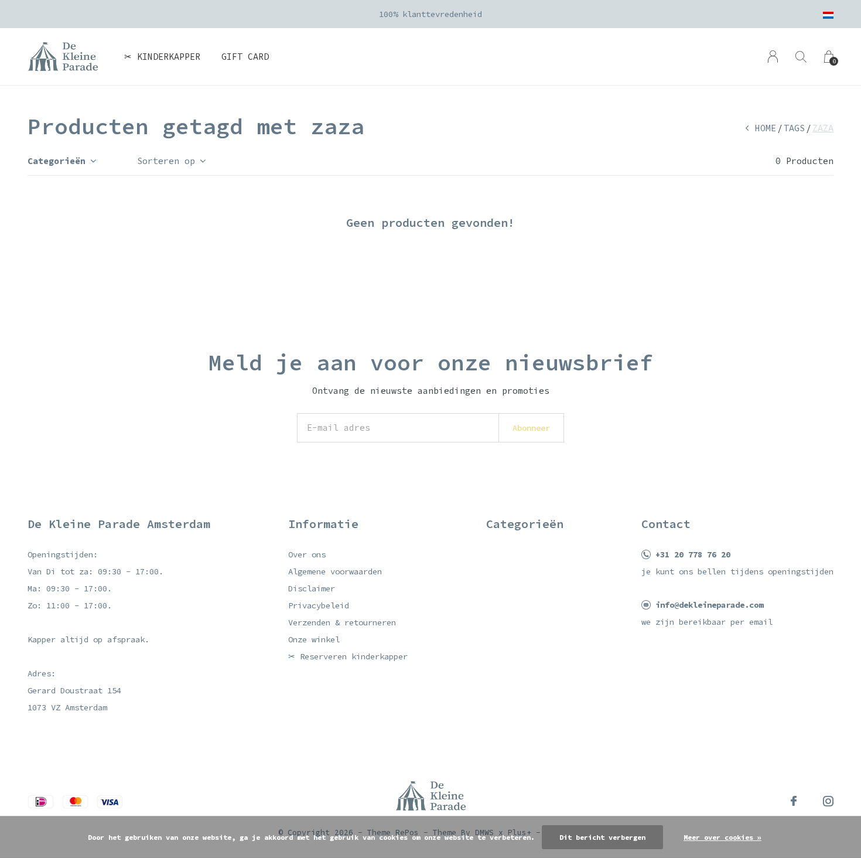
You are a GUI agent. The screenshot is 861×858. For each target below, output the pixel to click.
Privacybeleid (318, 605)
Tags (794, 128)
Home (765, 128)
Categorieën (57, 160)
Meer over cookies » (722, 837)
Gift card (245, 56)
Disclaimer (311, 588)
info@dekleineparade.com (709, 605)
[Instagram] (828, 801)
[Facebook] (794, 801)
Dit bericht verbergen (602, 837)
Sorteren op (166, 160)
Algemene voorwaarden (335, 571)
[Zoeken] (801, 56)
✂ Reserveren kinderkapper (348, 656)
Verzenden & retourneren (342, 622)
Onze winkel (314, 639)
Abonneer (531, 428)
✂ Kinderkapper (162, 56)
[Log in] (773, 56)
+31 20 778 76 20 (692, 554)
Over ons (307, 554)
